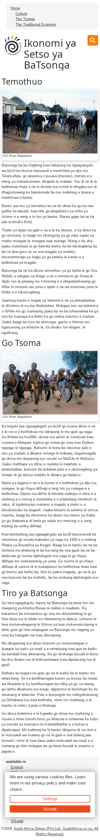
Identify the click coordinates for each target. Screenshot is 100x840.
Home (15, 8)
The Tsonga (25, 19)
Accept (50, 808)
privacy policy (44, 783)
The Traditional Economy (36, 24)
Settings (50, 798)
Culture (21, 14)
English (17, 767)
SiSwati (17, 821)
